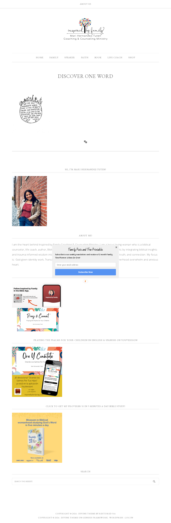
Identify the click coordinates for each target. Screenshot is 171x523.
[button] (85, 250)
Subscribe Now (85, 272)
